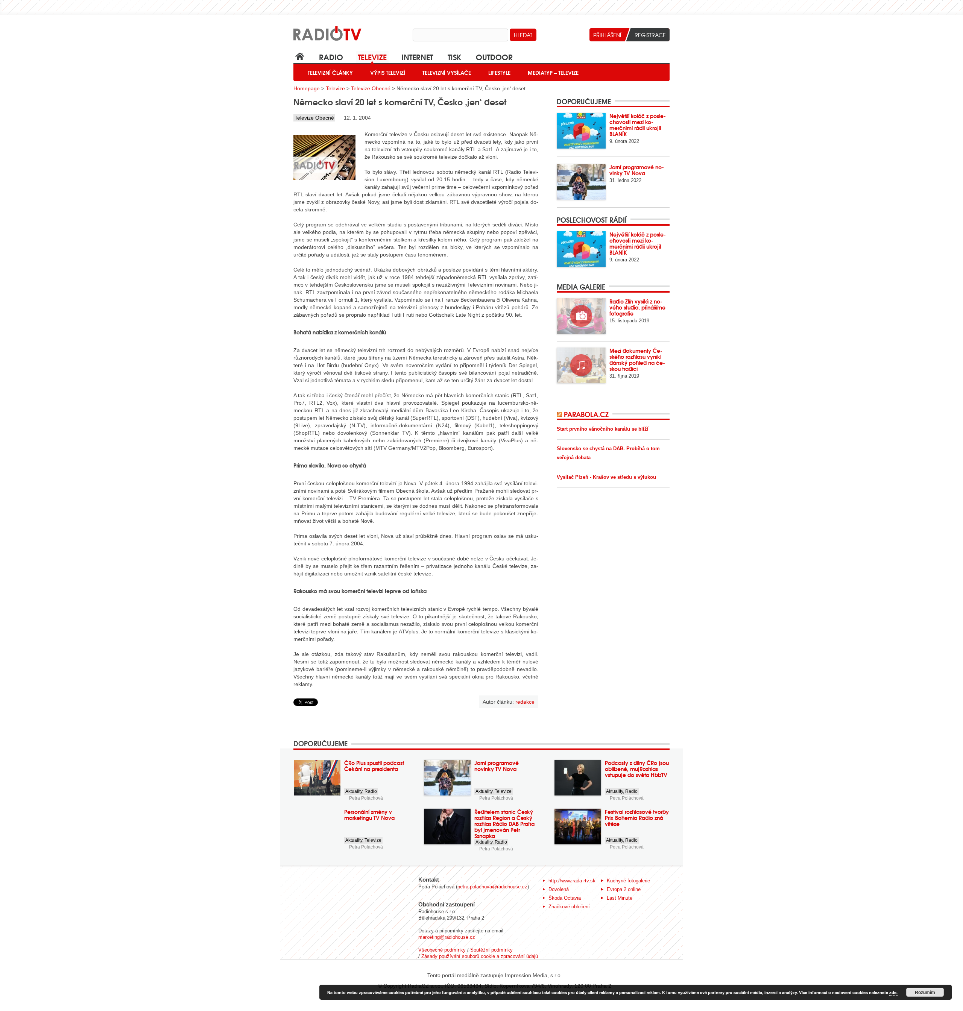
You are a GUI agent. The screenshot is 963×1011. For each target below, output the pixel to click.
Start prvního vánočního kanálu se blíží (603, 429)
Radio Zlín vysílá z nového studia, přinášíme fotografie (637, 307)
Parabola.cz (586, 414)
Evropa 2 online (624, 889)
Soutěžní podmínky (491, 950)
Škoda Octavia (564, 898)
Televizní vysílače (446, 72)
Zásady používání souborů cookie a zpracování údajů (479, 956)
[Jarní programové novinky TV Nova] (581, 182)
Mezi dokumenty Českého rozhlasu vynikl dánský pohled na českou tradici (637, 359)
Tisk (454, 56)
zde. (893, 992)
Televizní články (330, 72)
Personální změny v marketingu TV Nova (369, 815)
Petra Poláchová (366, 798)
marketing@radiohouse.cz (446, 937)
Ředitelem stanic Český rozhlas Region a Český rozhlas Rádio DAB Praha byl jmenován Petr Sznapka (504, 824)
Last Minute (619, 898)
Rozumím (925, 992)
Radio (331, 56)
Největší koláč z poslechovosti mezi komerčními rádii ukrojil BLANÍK (637, 125)
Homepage (306, 88)
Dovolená (558, 889)
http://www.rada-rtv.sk (571, 880)
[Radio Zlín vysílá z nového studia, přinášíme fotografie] (581, 316)
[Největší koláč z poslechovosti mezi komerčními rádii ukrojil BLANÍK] (581, 131)
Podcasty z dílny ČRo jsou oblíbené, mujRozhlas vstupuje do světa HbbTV (637, 769)
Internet (417, 56)
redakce (525, 702)
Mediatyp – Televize (553, 72)
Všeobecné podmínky (442, 950)
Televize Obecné (370, 88)
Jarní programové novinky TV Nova (636, 170)
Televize (372, 56)
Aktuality (353, 791)
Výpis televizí (387, 72)
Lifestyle (499, 72)
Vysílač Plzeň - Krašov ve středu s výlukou (606, 477)
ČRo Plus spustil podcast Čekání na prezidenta (374, 766)
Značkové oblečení (569, 906)
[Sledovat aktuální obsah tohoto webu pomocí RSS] (560, 414)
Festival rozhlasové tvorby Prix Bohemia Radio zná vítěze (637, 818)
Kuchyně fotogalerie (628, 880)
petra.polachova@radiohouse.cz (492, 887)
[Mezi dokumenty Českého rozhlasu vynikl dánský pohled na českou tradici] (581, 365)
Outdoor (494, 56)
